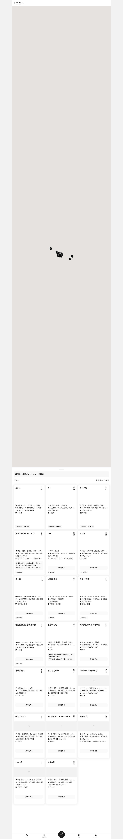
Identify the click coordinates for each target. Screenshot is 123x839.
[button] (57, 253)
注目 (15, 480)
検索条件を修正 (103, 480)
